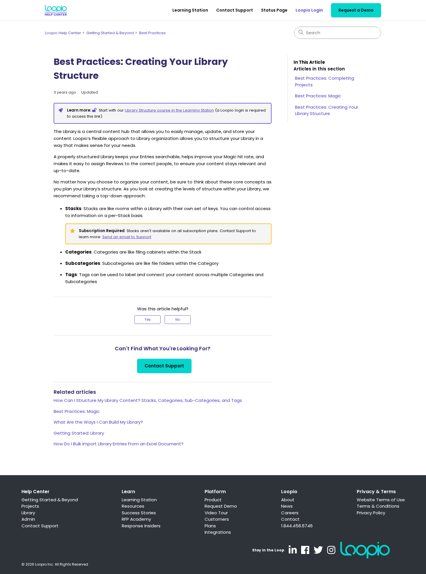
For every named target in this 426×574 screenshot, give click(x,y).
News (287, 506)
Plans (210, 526)
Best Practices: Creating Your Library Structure (326, 110)
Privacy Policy (371, 513)
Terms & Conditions (378, 506)
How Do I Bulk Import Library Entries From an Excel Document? (118, 444)
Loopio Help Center (63, 33)
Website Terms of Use (381, 500)
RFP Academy (136, 519)
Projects (30, 506)
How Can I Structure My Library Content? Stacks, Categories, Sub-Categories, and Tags (148, 400)
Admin (28, 519)
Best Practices (152, 33)
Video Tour (216, 513)
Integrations (218, 532)
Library (28, 513)
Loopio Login (309, 10)
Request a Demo (356, 10)
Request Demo (221, 506)
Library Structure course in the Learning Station (169, 110)
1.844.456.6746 (297, 526)
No (177, 319)
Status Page (274, 10)
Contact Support (234, 10)
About (287, 500)
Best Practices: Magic (77, 411)
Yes (148, 319)
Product (213, 500)
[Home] (56, 10)
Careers (289, 513)
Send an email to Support (126, 237)
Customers (217, 519)
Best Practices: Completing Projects (324, 81)
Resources (133, 506)
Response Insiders (141, 526)
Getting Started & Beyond (110, 33)
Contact (290, 519)
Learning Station (190, 10)
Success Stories (139, 513)
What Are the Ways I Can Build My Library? (98, 422)
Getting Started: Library (79, 433)
